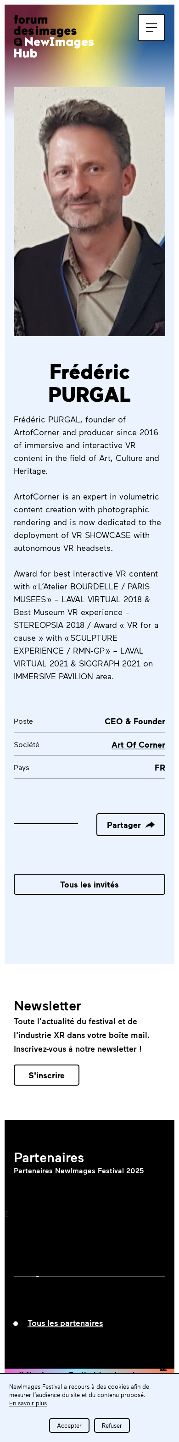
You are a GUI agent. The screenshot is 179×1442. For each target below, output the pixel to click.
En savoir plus (28, 1403)
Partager (124, 825)
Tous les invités (89, 884)
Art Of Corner (138, 744)
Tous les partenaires (65, 1322)
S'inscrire (46, 1075)
